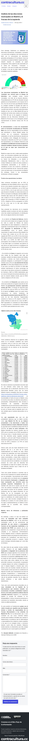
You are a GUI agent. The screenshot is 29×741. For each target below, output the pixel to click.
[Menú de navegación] (26, 6)
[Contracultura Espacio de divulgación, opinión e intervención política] (12, 2)
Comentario (6, 674)
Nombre (5, 655)
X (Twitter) (3, 6)
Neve (6, 735)
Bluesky (9, 6)
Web (4, 668)
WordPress (21, 735)
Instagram (14, 6)
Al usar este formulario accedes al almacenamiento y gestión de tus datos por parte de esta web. (14, 696)
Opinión (11, 22)
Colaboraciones (5, 22)
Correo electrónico (8, 662)
